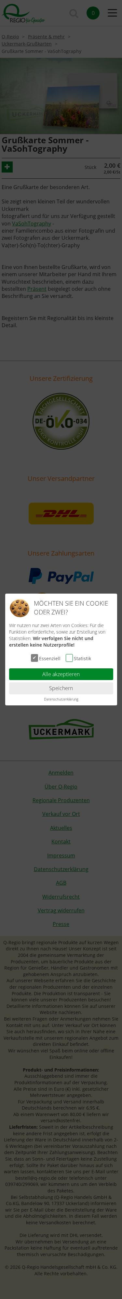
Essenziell (50, 658)
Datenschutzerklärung (61, 699)
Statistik (82, 658)
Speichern (61, 688)
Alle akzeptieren (61, 674)
